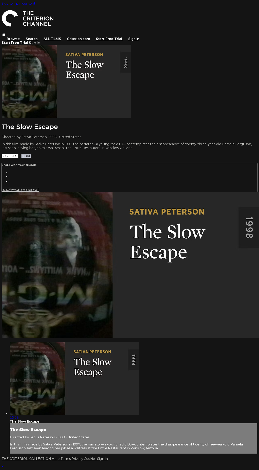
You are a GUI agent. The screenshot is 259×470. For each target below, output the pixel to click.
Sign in (133, 39)
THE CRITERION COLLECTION (26, 459)
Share (26, 156)
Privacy (77, 459)
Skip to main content (18, 3)
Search (32, 39)
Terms (66, 459)
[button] (3, 34)
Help (56, 459)
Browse (14, 39)
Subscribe (10, 156)
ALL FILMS (52, 39)
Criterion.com (78, 39)
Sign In (34, 43)
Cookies (90, 459)
